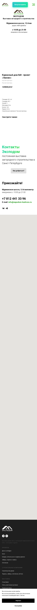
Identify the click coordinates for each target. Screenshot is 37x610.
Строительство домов (8, 571)
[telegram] (6, 208)
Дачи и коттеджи (6, 551)
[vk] (3, 208)
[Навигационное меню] (33, 5)
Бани (3, 554)
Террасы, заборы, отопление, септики (12, 574)
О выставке (5, 582)
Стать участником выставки (10, 585)
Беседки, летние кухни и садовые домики (13, 557)
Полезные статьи (7, 588)
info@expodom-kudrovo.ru (20, 202)
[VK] (6, 536)
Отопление (5, 563)
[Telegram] (3, 536)
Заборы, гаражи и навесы (9, 559)
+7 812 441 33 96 (14, 198)
